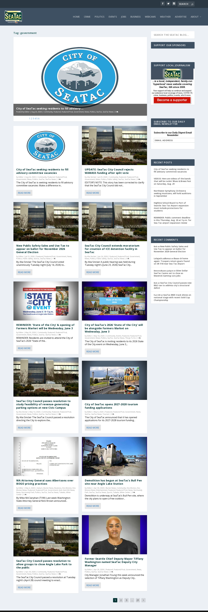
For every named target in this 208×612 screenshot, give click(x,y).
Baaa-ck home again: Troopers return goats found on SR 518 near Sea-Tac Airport (172, 261)
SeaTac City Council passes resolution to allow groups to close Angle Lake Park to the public (44, 564)
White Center (125, 492)
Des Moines (67, 488)
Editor (27, 112)
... (132, 600)
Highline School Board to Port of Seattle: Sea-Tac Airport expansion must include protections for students (171, 206)
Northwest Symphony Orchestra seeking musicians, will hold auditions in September (172, 193)
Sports (109, 492)
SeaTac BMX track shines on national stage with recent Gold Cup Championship (172, 297)
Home (76, 17)
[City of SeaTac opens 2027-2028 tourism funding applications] (114, 380)
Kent (60, 490)
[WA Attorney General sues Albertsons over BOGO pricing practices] (46, 456)
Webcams (150, 17)
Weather (165, 17)
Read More (24, 192)
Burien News (48, 488)
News (87, 112)
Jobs (123, 17)
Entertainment (101, 490)
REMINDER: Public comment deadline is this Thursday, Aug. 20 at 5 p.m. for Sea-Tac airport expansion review (172, 220)
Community (48, 112)
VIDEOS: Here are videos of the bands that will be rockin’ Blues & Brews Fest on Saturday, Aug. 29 (172, 181)
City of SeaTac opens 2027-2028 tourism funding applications (111, 406)
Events (113, 17)
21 (138, 600)
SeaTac (99, 112)
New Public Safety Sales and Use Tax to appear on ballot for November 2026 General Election (42, 249)
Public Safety (28, 258)
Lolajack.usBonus (162, 258)
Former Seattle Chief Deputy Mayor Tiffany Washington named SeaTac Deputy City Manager (114, 562)
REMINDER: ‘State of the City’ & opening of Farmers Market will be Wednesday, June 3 (45, 326)
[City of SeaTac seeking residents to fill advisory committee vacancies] (46, 145)
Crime (87, 17)
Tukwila (62, 492)
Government (79, 112)
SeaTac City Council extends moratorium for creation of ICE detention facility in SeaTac (112, 249)
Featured (57, 112)
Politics (99, 17)
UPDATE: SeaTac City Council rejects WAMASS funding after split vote (109, 171)
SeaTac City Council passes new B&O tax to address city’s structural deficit (172, 285)
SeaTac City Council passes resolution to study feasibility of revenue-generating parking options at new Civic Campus (43, 404)
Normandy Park (28, 492)
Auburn (40, 488)
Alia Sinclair (23, 412)
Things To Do (130, 338)
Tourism (106, 414)
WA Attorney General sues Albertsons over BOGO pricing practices (44, 482)
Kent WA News (69, 490)
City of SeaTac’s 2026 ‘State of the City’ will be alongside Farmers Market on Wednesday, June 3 (114, 328)
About (195, 17)
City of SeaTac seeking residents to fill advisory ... (50, 108)
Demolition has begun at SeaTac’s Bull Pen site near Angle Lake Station (113, 482)
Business (135, 17)
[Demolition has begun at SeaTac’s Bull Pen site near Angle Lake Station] (114, 456)
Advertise (180, 17)
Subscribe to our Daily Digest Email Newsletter (173, 133)
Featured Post (67, 112)
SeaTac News (108, 112)
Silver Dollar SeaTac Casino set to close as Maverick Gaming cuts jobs (171, 273)
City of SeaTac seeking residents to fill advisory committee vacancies (42, 171)
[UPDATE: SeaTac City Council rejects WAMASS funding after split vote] (114, 145)
